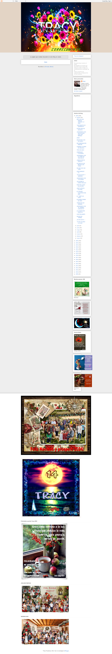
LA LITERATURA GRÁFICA (81, 211)
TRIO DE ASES (80, 150)
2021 (77, 249)
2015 (77, 261)
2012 (77, 267)
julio (78, 225)
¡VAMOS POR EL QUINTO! (81, 161)
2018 (77, 255)
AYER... (78, 137)
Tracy (84, 81)
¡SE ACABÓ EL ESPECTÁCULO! (81, 182)
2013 (77, 265)
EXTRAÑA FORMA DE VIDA (81, 200)
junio (78, 227)
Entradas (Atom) (49, 66)
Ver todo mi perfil (78, 91)
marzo (78, 234)
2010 (77, 272)
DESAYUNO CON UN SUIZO (81, 140)
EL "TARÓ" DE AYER (80, 197)
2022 (77, 247)
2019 (77, 253)
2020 (77, 251)
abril (78, 232)
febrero (79, 236)
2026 (77, 115)
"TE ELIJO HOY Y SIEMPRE (81, 175)
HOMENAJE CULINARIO (80, 153)
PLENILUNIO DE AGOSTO (81, 129)
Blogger (67, 650)
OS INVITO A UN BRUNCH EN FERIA (81, 165)
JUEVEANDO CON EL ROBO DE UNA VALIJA (81, 157)
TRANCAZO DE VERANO (80, 203)
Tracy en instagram (78, 56)
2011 (77, 269)
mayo (78, 229)
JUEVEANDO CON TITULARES (81, 179)
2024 (77, 242)
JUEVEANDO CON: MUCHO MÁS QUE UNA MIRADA (81, 133)
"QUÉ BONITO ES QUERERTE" (81, 126)
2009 (77, 274)
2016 (77, 259)
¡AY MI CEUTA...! (81, 219)
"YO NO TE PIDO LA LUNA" (81, 222)
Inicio (45, 62)
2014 (77, 263)
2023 (77, 245)
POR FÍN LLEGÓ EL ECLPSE (81, 185)
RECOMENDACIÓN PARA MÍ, (81, 144)
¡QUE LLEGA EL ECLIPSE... (81, 189)
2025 (77, 240)
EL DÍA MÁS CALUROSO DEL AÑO (81, 193)
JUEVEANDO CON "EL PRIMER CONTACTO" (81, 207)
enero (78, 238)
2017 (77, 257)
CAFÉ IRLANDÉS (81, 214)
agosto (79, 117)
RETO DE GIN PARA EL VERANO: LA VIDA (80, 121)
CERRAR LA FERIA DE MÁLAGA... (81, 147)
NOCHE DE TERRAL (79, 217)
